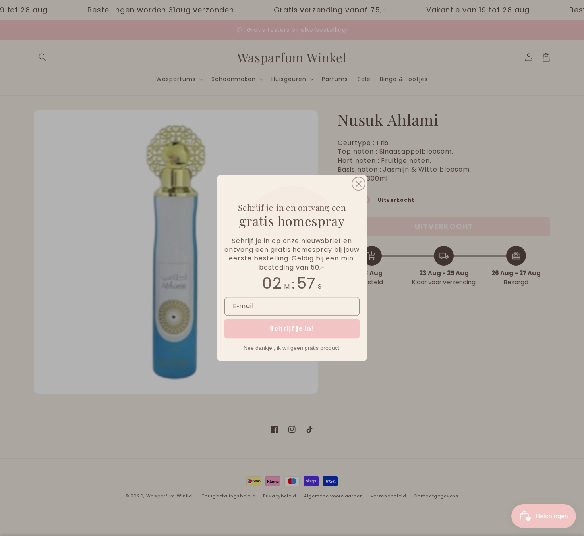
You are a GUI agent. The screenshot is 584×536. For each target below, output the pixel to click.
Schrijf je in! (292, 328)
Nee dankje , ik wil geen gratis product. (292, 348)
